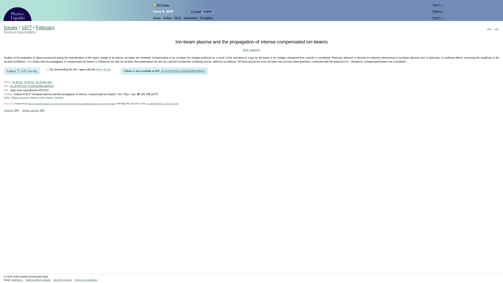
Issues (157, 17)
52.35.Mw (41, 82)
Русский (196, 11)
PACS (177, 17)
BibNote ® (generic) (20, 97)
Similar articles (30, 110)
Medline (49, 97)
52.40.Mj (29, 82)
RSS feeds (163, 5)
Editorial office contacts (38, 280)
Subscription (191, 17)
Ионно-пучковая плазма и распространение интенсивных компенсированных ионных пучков (71, 104)
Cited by (8, 110)
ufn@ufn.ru (17, 280)
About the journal (62, 280)
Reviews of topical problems (20, 31)
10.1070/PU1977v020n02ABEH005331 (183, 71)
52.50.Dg (17, 82)
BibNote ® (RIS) (37, 97)
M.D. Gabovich (251, 50)
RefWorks (59, 97)
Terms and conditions (85, 280)
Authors (167, 17)
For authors (206, 17)
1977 (27, 27)
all (49, 82)
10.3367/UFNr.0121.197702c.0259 (162, 104)
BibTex (7, 97)
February (45, 27)
